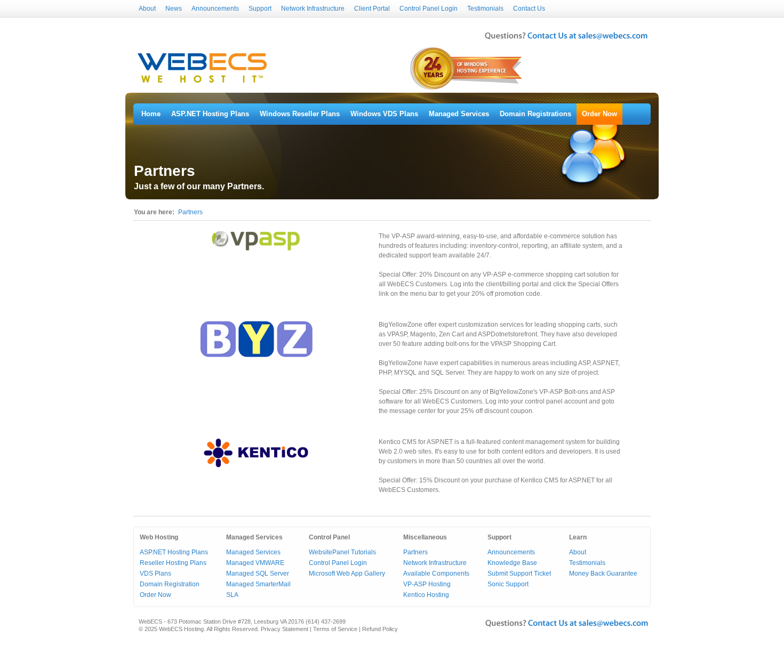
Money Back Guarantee (603, 573)
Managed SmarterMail (258, 584)
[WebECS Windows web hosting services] (202, 83)
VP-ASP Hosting (427, 584)
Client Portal (372, 8)
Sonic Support (508, 584)
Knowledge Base (512, 563)
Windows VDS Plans (384, 114)
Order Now (599, 114)
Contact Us (529, 8)
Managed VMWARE (255, 563)
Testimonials (485, 8)
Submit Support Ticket (519, 573)
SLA (232, 595)
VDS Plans (155, 573)
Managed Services (459, 114)
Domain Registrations (535, 114)
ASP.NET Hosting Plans (210, 114)
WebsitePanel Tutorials (342, 552)
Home (151, 114)
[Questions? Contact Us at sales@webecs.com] (566, 40)
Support (260, 8)
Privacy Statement (284, 629)
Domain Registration (169, 584)
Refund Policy (380, 629)
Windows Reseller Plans (300, 114)
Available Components (436, 573)
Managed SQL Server (257, 573)
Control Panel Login (428, 8)
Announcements (215, 8)
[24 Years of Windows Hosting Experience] (466, 89)
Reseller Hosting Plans (173, 563)
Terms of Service (335, 629)
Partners (190, 212)
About (147, 8)
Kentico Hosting (426, 595)
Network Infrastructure (313, 8)
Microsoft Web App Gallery (347, 573)
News (173, 8)
